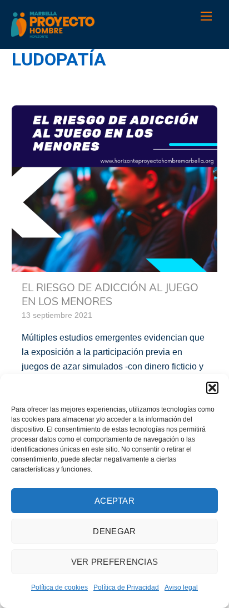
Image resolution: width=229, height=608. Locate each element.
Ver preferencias (114, 561)
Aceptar (114, 500)
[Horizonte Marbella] (52, 32)
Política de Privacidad (126, 587)
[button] (212, 387)
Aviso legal (181, 587)
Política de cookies (59, 587)
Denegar (114, 531)
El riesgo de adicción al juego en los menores (110, 294)
